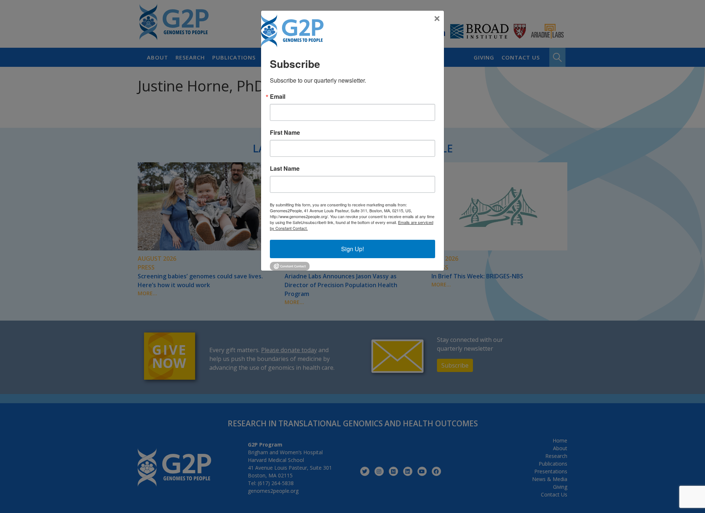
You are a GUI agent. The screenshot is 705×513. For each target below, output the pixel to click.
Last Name (285, 168)
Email (277, 97)
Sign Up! (352, 249)
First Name (285, 133)
